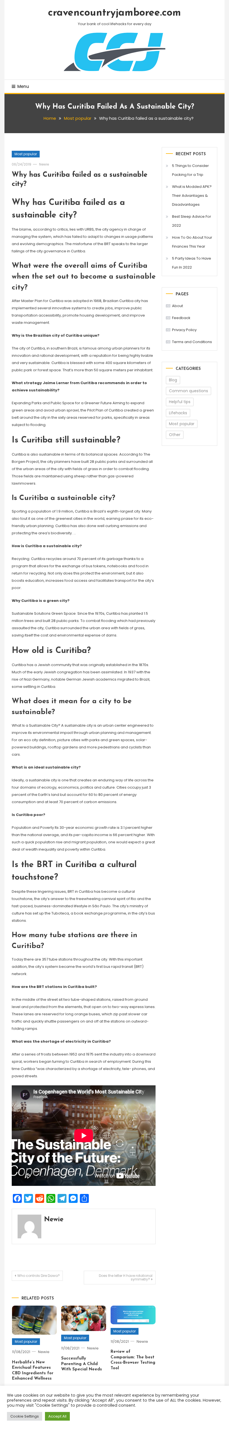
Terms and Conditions (192, 341)
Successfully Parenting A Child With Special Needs (81, 1363)
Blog (173, 380)
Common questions (188, 391)
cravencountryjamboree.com (114, 13)
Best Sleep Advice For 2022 (191, 221)
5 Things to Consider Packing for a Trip (190, 170)
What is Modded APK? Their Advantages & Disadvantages (192, 195)
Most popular (26, 154)
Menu (23, 86)
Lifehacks (178, 413)
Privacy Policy (184, 329)
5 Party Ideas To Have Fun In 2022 (191, 263)
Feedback (181, 317)
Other (174, 434)
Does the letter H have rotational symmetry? (125, 1277)
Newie (44, 164)
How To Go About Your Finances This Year (192, 242)
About (177, 305)
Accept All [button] (57, 1416)
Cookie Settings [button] (24, 1416)
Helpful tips (179, 401)
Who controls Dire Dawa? (38, 1275)
